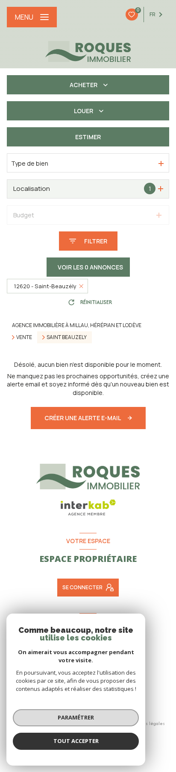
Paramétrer (76, 717)
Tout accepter (76, 741)
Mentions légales (146, 723)
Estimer (88, 137)
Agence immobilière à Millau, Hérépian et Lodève (76, 325)
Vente (24, 337)
